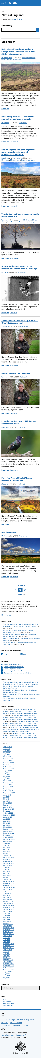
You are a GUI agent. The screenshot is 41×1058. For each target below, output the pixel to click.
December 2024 (8, 787)
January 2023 (8, 831)
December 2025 (8, 763)
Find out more (6, 615)
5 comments (14, 142)
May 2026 (6, 753)
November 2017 (8, 946)
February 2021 (8, 877)
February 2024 (8, 805)
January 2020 (8, 903)
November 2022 (8, 835)
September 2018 (8, 934)
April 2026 (7, 755)
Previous (21, 586)
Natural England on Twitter (12, 664)
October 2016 (8, 968)
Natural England (12, 15)
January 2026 (8, 761)
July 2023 (6, 819)
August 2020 (7, 889)
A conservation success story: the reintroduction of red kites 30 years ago (19, 267)
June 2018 (6, 940)
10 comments (14, 258)
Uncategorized (33, 222)
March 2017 (7, 958)
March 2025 (7, 781)
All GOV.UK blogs (8, 1020)
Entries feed (7, 1001)
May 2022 (6, 847)
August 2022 (7, 841)
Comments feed (8, 1003)
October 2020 (8, 885)
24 (25, 590)
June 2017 (6, 954)
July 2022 (6, 843)
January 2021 (7, 879)
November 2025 (8, 765)
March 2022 (7, 851)
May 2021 (6, 871)
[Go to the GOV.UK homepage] (9, 3)
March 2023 (7, 827)
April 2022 (7, 849)
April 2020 (7, 897)
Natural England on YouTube (13, 669)
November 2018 (8, 930)
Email (5, 654)
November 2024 (8, 789)
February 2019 (8, 924)
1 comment (13, 206)
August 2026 (7, 747)
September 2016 (8, 970)
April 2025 (6, 779)
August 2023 (7, 817)
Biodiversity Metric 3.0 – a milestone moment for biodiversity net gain (18, 117)
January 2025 (7, 785)
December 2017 (8, 944)
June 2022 (7, 845)
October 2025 (8, 767)
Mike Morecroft (6, 58)
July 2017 (6, 952)
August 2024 (7, 795)
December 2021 (8, 857)
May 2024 (6, 799)
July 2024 (6, 797)
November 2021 (8, 859)
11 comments (14, 470)
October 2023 (8, 813)
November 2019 (8, 907)
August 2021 (7, 865)
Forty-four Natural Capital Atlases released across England (16, 479)
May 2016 (6, 978)
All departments (16, 1022)
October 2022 (8, 837)
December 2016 (8, 964)
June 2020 (7, 893)
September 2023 (9, 815)
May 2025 (6, 777)
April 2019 (6, 919)
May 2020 (6, 895)
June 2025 (6, 775)
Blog (3, 11)
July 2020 (6, 891)
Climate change (15, 160)
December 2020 (8, 881)
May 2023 (6, 823)
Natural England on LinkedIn (13, 671)
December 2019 (8, 905)
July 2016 (6, 974)
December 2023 (8, 809)
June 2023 (7, 821)
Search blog (6, 25)
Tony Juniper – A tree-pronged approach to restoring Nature (20, 215)
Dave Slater (5, 427)
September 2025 (9, 769)
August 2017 (7, 950)
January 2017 (7, 962)
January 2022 (8, 855)
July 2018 (6, 938)
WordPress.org (8, 1005)
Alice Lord (4, 484)
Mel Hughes (5, 123)
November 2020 (8, 883)
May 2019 (6, 917)
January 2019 (7, 926)
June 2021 (6, 869)
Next (20, 594)
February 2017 (8, 960)
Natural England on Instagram (14, 667)
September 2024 (9, 793)
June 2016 (6, 976)
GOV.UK (4, 1022)
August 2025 (7, 771)
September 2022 (9, 839)
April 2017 (6, 956)
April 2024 (7, 801)
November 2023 (8, 811)
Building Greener (9, 532)
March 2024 (7, 803)
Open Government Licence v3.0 (13, 1035)
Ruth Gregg (5, 158)
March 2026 (7, 757)
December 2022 (8, 833)
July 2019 (6, 913)
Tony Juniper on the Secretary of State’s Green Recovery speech (19, 321)
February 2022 (8, 853)
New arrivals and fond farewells (15, 373)
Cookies (25, 1025)
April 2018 (6, 942)
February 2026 (8, 759)
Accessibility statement (10, 1025)
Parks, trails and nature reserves (17, 222)
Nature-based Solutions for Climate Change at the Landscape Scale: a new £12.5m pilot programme (18, 51)
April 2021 (6, 873)
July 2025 (6, 773)
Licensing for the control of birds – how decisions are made (18, 422)
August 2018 (7, 936)
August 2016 (7, 972)
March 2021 (7, 875)
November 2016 (8, 966)
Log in (5, 999)
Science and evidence (14, 59)
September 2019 (8, 909)
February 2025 (8, 783)
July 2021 (6, 867)
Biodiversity (26, 58)
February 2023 (8, 829)
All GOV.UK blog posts (25, 1020)
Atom (25, 654)
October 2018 (8, 932)
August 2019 (7, 911)
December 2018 (8, 928)
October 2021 (8, 861)
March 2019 (7, 921)
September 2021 (8, 863)
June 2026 (7, 751)
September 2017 (8, 948)
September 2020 (9, 887)
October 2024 (8, 791)
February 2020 (8, 901)
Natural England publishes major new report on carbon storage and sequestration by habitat (18, 152)
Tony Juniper (5, 220)
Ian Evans (4, 272)
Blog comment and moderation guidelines (17, 673)
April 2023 (7, 825)
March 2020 (7, 899)
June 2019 (6, 915)
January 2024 (8, 807)
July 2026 (6, 749)
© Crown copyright (20, 1053)
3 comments (14, 365)
